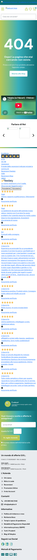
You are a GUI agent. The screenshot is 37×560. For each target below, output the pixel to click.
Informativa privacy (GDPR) (14, 527)
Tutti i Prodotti (9, 531)
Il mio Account (9, 491)
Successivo (16, 188)
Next (33, 135)
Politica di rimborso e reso (14, 514)
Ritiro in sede (9, 481)
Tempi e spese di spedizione (15, 521)
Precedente (6, 188)
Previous (3, 135)
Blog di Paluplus (10, 534)
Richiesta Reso (9, 517)
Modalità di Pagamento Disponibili (17, 524)
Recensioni (8, 485)
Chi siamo (8, 478)
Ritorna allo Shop (18, 74)
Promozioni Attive (11, 488)
